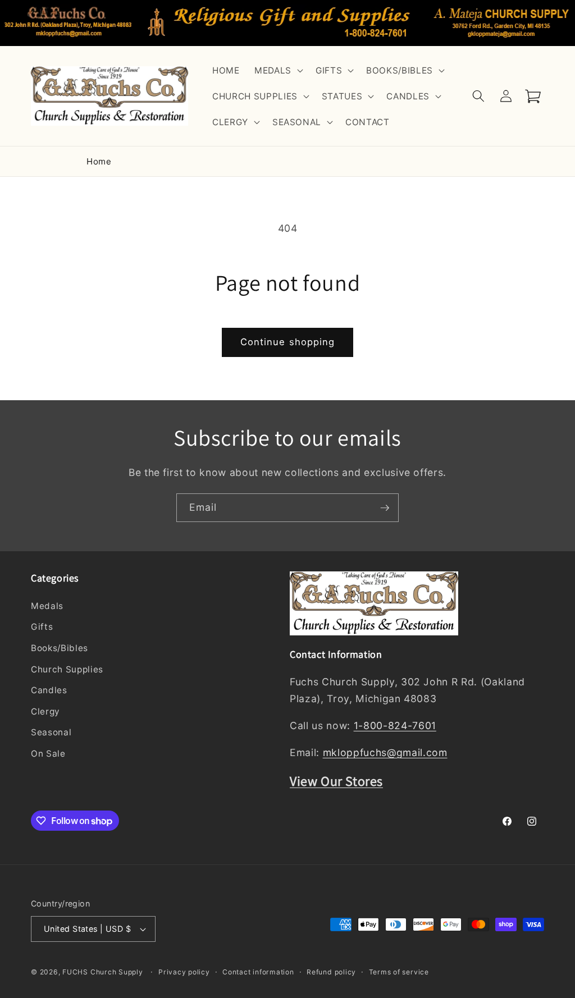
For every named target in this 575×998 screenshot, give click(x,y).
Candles (49, 690)
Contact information (258, 972)
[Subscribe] (384, 508)
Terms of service (399, 972)
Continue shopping (287, 341)
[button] (277, 70)
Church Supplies (67, 669)
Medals (47, 606)
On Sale (48, 753)
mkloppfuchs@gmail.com (385, 752)
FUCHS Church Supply (102, 972)
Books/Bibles (59, 648)
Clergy (45, 711)
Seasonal (51, 732)
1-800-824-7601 (395, 725)
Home (99, 161)
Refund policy (331, 972)
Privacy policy (184, 972)
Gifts (42, 626)
